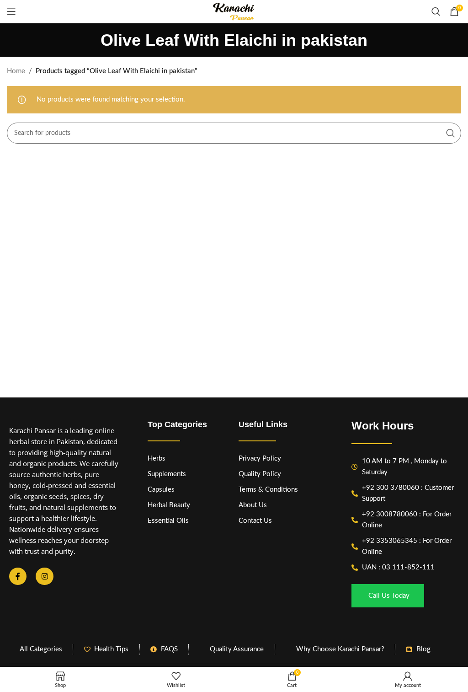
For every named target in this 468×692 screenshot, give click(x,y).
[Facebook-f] (18, 576)
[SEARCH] (450, 133)
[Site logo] (234, 11)
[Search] (436, 11)
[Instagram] (44, 576)
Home (16, 71)
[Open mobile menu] (11, 11)
